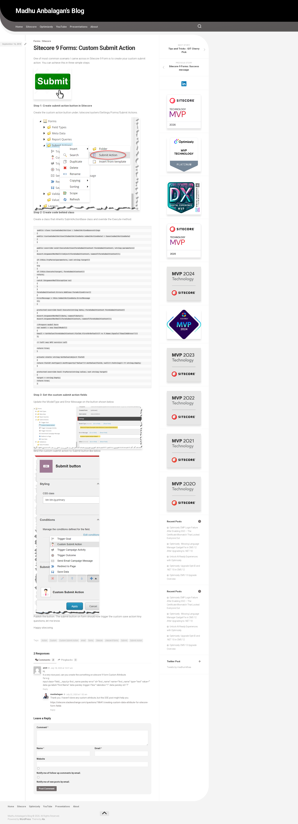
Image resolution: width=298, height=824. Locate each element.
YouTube (61, 26)
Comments (46, 659)
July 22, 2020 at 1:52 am (76, 694)
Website (41, 759)
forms (90, 640)
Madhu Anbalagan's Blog (50, 11)
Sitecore (31, 26)
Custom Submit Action (68, 640)
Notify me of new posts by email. (53, 782)
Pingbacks (68, 659)
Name (40, 748)
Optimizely (46, 26)
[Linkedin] (183, 83)
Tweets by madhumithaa (179, 667)
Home (19, 26)
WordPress (25, 819)
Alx (43, 819)
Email (98, 748)
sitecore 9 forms (111, 640)
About (94, 26)
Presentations (78, 26)
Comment (42, 727)
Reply (45, 689)
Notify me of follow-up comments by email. (59, 773)
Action (44, 640)
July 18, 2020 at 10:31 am (62, 668)
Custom (53, 640)
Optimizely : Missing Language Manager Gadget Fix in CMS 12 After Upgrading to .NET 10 (183, 547)
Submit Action (136, 640)
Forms (37, 41)
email (83, 640)
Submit (124, 640)
